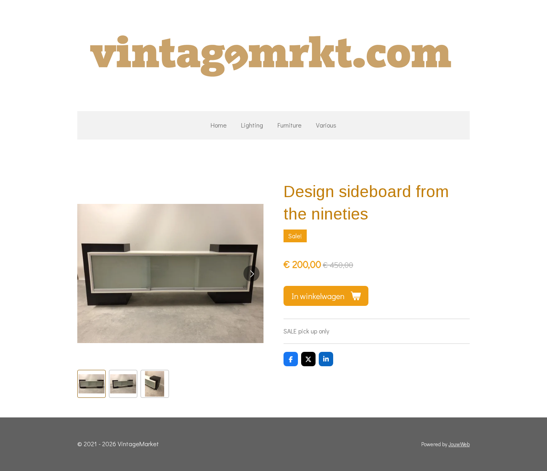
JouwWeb (459, 444)
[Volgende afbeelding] (251, 273)
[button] (91, 384)
